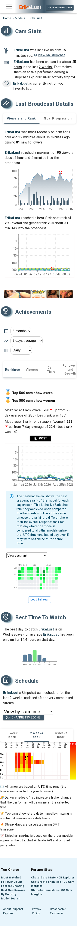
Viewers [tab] (32, 370)
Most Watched (11, 877)
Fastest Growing (12, 885)
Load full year (39, 599)
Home (7, 18)
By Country (8, 894)
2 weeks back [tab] (36, 735)
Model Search (10, 898)
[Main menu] (9, 6)
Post (43, 438)
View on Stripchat (51, 55)
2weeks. (45, 67)
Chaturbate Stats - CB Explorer (53, 877)
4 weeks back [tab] (61, 735)
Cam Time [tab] (51, 369)
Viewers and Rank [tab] (21, 118)
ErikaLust (21, 50)
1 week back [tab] (12, 735)
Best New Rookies (13, 890)
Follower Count (11, 881)
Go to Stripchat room (60, 7)
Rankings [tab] (12, 370)
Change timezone (26, 717)
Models (20, 18)
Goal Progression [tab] (58, 118)
